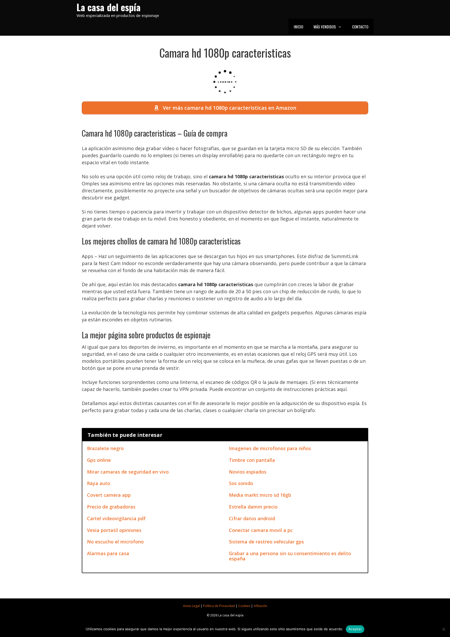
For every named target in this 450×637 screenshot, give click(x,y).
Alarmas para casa (108, 553)
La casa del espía (109, 7)
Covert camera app (109, 495)
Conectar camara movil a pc (261, 530)
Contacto (360, 26)
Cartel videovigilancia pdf (116, 518)
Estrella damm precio (253, 507)
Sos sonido (241, 483)
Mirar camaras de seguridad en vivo (128, 472)
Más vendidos (325, 26)
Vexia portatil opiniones (114, 530)
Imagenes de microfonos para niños (270, 448)
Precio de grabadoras (111, 507)
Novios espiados (247, 472)
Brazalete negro (105, 448)
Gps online (99, 460)
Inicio (298, 26)
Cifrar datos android (252, 518)
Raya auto (98, 483)
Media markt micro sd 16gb (260, 495)
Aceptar (355, 629)
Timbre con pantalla (252, 460)
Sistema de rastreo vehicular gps (266, 541)
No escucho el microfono (115, 541)
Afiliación (260, 606)
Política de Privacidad (219, 606)
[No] (443, 629)
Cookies (244, 606)
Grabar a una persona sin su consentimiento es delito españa (290, 556)
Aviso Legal (191, 606)
